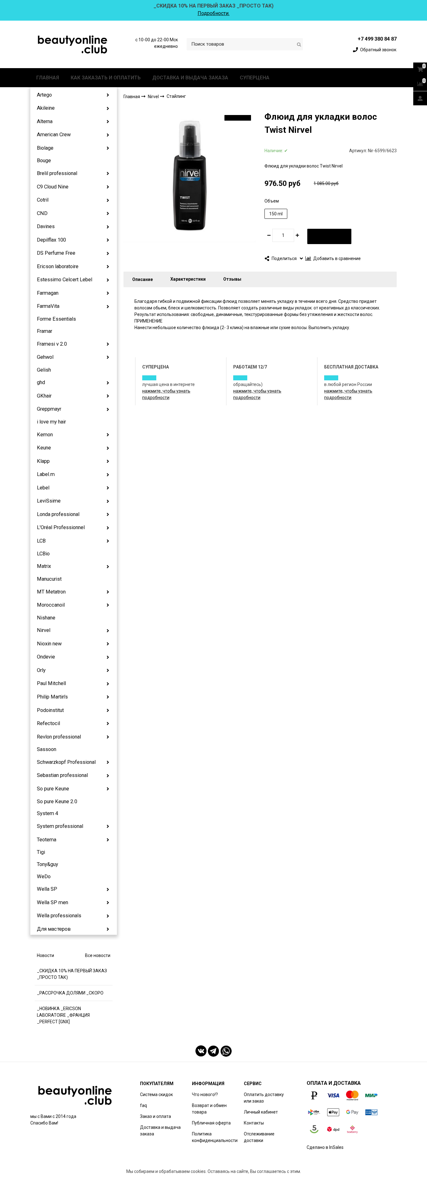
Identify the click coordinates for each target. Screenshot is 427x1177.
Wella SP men (52, 902)
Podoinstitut (50, 710)
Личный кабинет (261, 1111)
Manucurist (49, 579)
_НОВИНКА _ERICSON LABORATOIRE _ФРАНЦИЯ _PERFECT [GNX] (63, 1015)
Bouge (44, 160)
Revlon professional (59, 737)
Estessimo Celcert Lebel (64, 280)
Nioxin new (49, 644)
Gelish (44, 370)
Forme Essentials (56, 319)
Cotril (42, 200)
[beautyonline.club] (72, 44)
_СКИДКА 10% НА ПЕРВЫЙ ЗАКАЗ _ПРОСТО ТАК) (72, 974)
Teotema (46, 840)
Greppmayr (49, 409)
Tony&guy (47, 864)
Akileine (46, 108)
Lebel (43, 488)
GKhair (44, 396)
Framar (44, 331)
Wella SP (47, 889)
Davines (46, 226)
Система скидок (156, 1094)
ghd (41, 382)
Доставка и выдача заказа (160, 1130)
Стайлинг (176, 96)
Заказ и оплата (155, 1116)
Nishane (46, 618)
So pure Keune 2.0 (57, 801)
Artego (44, 95)
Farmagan (47, 293)
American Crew (54, 135)
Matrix (44, 566)
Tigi (41, 852)
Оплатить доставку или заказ (264, 1098)
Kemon (45, 435)
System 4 (47, 813)
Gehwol (45, 357)
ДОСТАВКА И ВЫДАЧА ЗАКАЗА (190, 78)
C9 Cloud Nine (52, 187)
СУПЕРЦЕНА (254, 78)
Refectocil (48, 723)
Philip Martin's (52, 697)
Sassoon (46, 749)
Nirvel (43, 630)
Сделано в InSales (325, 1147)
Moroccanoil (51, 605)
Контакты (254, 1122)
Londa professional (58, 514)
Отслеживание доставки (259, 1137)
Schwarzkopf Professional (66, 762)
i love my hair (51, 422)
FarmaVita (48, 306)
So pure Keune (53, 789)
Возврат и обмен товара (209, 1108)
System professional (60, 826)
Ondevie (46, 657)
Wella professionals (59, 916)
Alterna (45, 121)
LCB (41, 541)
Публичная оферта (211, 1122)
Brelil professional (57, 173)
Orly (41, 670)
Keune (44, 448)
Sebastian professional (62, 775)
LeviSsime (49, 501)
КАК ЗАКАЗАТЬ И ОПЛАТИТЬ (106, 78)
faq (143, 1105)
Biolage (45, 148)
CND (42, 213)
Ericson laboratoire (57, 266)
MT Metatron (51, 592)
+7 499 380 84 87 (377, 39)
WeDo (44, 876)
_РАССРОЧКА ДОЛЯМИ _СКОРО (70, 992)
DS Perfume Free (56, 253)
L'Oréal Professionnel (61, 527)
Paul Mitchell (51, 683)
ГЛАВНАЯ (47, 78)
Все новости (97, 955)
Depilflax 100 (51, 240)
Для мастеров (54, 929)
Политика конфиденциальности (215, 1137)
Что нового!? (205, 1094)
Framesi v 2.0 (52, 344)
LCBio (43, 554)
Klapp (43, 461)
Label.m (46, 474)
